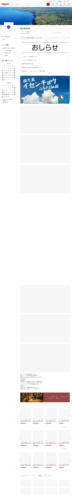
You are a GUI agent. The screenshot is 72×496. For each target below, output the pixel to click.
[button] (67, 1)
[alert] (45, 37)
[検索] (48, 4)
